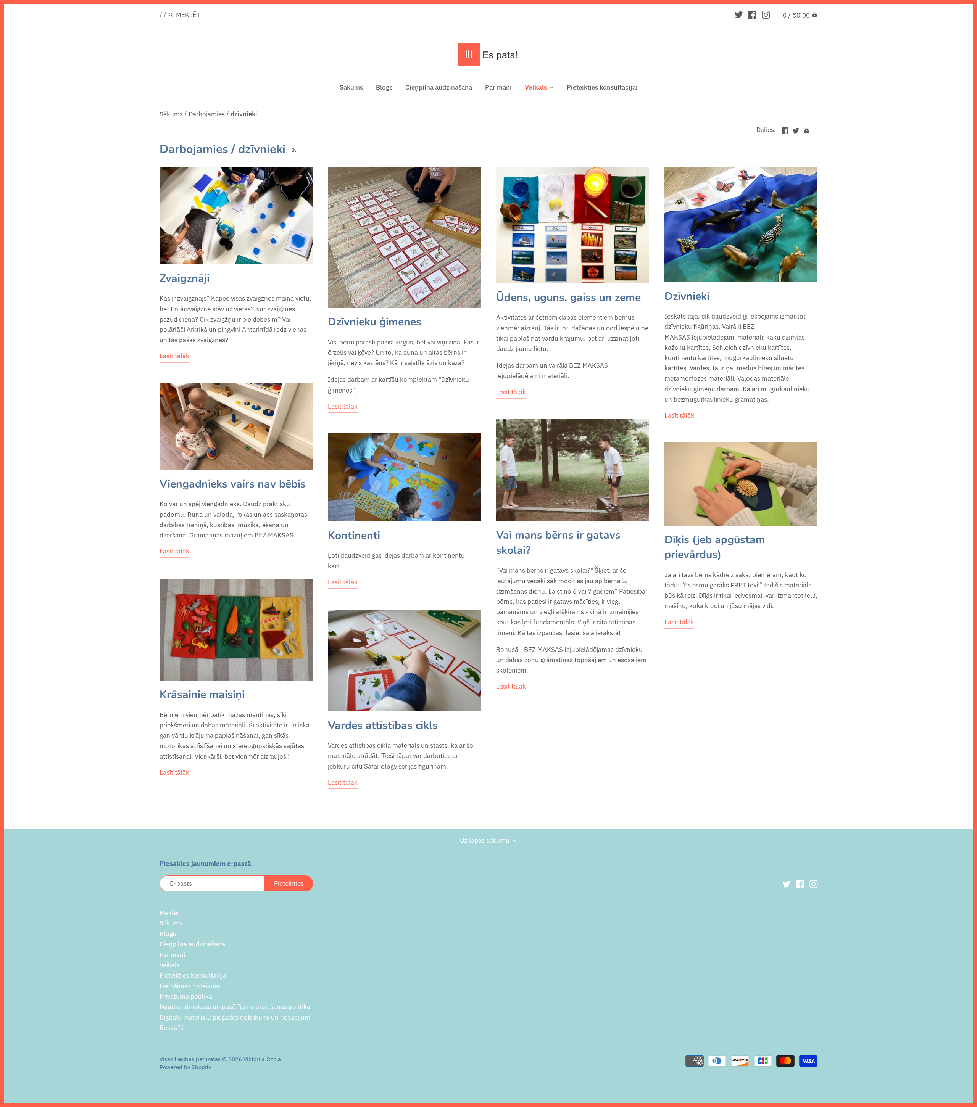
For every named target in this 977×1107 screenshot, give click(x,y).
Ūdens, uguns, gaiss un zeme (568, 297)
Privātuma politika (186, 996)
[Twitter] (739, 14)
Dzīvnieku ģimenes (374, 321)
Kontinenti (354, 535)
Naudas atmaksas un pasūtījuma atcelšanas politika (235, 1006)
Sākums (171, 923)
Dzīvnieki (686, 296)
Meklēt (169, 913)
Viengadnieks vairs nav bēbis (233, 483)
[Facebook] (752, 14)
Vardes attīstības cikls (383, 725)
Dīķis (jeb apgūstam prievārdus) (714, 547)
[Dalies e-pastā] (806, 129)
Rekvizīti (172, 1027)
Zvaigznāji (185, 278)
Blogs (168, 934)
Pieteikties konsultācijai (194, 975)
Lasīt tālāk (174, 356)
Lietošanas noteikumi (191, 986)
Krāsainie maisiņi (202, 694)
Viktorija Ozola (262, 1059)
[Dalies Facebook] (785, 129)
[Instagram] (766, 14)
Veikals (170, 965)
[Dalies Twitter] (796, 129)
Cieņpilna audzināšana (192, 944)
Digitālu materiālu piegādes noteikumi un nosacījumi (236, 1017)
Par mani (172, 955)
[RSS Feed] (293, 149)
